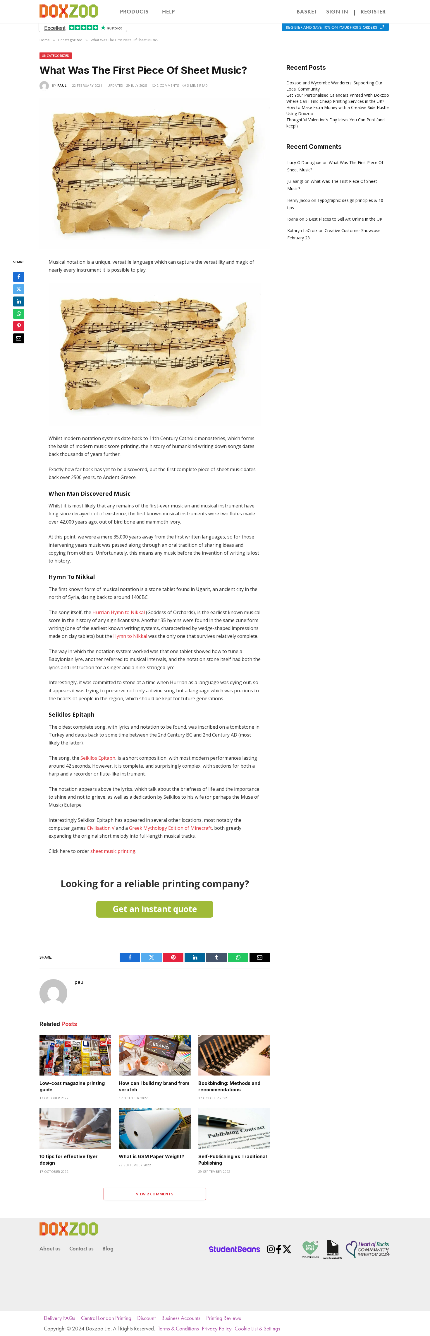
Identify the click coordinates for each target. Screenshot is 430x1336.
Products (134, 11)
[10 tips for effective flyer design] (75, 1128)
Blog (107, 1248)
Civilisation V (101, 828)
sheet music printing (112, 851)
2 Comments (168, 85)
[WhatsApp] (18, 313)
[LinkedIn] (18, 301)
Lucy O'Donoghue (304, 162)
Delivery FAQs (59, 1318)
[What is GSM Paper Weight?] (154, 1128)
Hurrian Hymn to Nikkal (118, 612)
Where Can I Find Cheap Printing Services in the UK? (335, 101)
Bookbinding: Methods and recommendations (229, 1086)
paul (61, 85)
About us (50, 1248)
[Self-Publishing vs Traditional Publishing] (234, 1128)
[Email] (18, 338)
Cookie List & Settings (257, 1328)
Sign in (337, 11)
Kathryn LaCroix (302, 230)
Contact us (81, 1248)
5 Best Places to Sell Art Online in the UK (343, 219)
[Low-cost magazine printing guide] (75, 1055)
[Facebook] (18, 277)
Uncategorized (55, 55)
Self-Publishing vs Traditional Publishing (232, 1159)
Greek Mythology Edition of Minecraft (170, 828)
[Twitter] (18, 289)
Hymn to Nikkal (130, 636)
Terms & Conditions (178, 1328)
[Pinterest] (18, 326)
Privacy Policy (217, 1328)
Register (373, 11)
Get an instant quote (155, 908)
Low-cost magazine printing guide (72, 1086)
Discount (146, 1318)
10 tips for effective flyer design (68, 1159)
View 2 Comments (154, 1194)
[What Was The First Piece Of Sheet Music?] (154, 173)
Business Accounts (180, 1318)
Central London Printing (106, 1318)
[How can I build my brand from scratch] (154, 1055)
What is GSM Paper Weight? (151, 1156)
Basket (303, 10)
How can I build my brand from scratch (154, 1086)
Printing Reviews (223, 1318)
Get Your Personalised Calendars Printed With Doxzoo (337, 95)
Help (168, 11)
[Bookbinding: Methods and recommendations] (234, 1055)
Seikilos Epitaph (97, 758)
